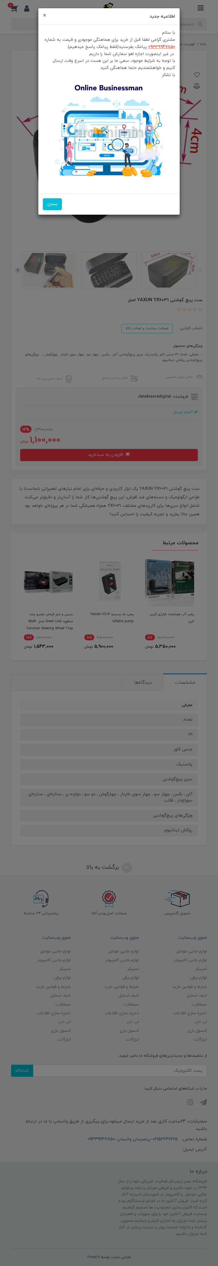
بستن (52, 204)
